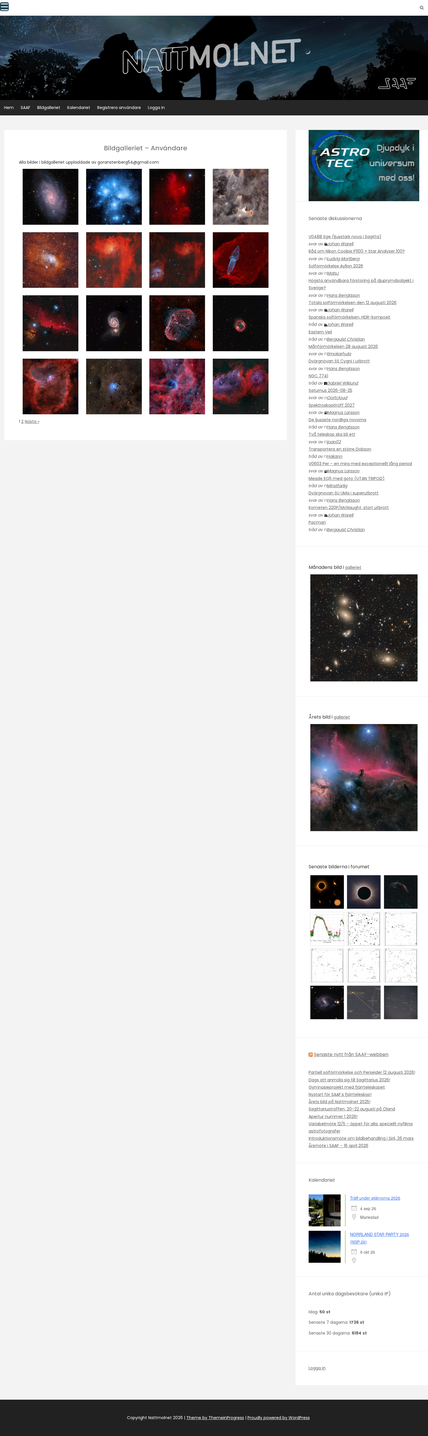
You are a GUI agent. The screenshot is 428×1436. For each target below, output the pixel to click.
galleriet (353, 567)
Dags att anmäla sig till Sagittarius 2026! (349, 1080)
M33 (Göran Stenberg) (50, 220)
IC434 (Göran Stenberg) (50, 346)
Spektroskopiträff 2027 (332, 405)
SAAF (25, 107)
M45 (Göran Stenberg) (114, 220)
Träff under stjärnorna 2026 (375, 1198)
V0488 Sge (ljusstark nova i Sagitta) (345, 237)
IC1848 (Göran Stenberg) (240, 409)
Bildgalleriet (48, 107)
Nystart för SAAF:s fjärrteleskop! (340, 1094)
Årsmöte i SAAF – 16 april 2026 (338, 1146)
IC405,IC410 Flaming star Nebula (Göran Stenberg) (177, 280)
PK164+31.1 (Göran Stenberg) (240, 343)
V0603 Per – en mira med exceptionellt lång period (360, 464)
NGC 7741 (318, 376)
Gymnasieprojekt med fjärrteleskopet (347, 1087)
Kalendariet (78, 107)
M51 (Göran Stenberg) (114, 346)
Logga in (156, 107)
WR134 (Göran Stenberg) (177, 409)
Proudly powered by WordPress (278, 1418)
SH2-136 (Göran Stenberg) (240, 220)
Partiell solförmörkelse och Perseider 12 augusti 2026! (362, 1072)
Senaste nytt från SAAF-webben (351, 1054)
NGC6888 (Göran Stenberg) (177, 343)
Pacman (317, 522)
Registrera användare (119, 107)
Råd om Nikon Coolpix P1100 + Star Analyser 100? (357, 251)
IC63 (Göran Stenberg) (177, 220)
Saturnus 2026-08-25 (330, 390)
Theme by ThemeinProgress (215, 1418)
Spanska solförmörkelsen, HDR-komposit (349, 317)
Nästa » (32, 421)
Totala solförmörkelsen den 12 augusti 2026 (353, 303)
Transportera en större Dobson (340, 449)
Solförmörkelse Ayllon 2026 (336, 266)
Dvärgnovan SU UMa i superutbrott (344, 493)
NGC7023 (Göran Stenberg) (114, 406)
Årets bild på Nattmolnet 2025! (339, 1102)
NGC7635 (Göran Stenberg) (50, 280)
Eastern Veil (320, 332)
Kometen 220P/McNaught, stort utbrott (349, 507)
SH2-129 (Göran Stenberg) (240, 283)
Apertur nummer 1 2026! (333, 1116)
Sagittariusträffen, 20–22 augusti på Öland (352, 1109)
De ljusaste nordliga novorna (337, 420)
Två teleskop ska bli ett (332, 434)
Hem (9, 107)
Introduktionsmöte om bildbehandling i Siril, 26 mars (361, 1138)
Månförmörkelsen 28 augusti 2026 (343, 346)
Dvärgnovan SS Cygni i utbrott (339, 361)
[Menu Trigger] (4, 6)
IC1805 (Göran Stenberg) (50, 409)
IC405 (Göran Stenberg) (114, 283)
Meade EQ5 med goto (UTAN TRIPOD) (347, 478)
